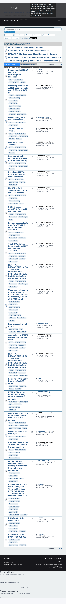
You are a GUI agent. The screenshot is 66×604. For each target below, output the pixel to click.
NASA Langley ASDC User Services (16, 564)
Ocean (11, 389)
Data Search (13, 103)
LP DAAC (12, 114)
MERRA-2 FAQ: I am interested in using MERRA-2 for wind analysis (17, 395)
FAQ (10, 404)
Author (15, 38)
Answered (8, 35)
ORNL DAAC (13, 481)
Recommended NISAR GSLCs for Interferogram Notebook (18, 73)
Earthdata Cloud (14, 109)
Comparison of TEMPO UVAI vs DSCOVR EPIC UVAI (18, 337)
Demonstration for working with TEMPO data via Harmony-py (17, 158)
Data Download (21, 95)
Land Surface (21, 114)
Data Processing (14, 98)
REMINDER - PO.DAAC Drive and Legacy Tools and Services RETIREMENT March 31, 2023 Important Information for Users (18, 490)
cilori (39, 378)
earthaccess (13, 185)
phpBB (46, 562)
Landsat (11, 320)
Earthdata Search (14, 111)
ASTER (11, 95)
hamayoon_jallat (43, 117)
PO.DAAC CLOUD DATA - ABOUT (16, 519)
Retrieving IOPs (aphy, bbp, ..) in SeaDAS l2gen (18, 381)
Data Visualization (15, 106)
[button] (59, 64)
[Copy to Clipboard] (0, 597)
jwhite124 (41, 70)
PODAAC (24, 515)
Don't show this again (9, 20)
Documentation (14, 82)
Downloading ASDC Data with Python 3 (17, 118)
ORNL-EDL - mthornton (46, 461)
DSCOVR (22, 238)
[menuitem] (45, 558)
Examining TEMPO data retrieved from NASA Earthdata (17, 174)
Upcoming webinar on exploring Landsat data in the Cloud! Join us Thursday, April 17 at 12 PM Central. (18, 294)
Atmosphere (13, 136)
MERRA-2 (12, 410)
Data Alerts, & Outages (22, 43)
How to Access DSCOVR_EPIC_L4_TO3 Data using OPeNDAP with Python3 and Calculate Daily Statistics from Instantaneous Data (18, 272)
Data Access (13, 304)
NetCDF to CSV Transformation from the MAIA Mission (17, 190)
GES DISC (17, 404)
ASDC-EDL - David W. (45, 431)
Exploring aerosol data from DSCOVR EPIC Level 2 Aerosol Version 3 (18, 226)
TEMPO (11, 139)
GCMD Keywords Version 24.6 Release (25, 47)
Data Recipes (18, 79)
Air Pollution (19, 232)
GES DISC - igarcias (44, 128)
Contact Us (60, 561)
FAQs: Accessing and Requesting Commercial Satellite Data (34, 57)
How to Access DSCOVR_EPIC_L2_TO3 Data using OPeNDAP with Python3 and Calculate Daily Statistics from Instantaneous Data (18, 361)
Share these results (27, 64)
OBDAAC (23, 386)
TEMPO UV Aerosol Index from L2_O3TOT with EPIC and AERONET (18, 247)
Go (27, 587)
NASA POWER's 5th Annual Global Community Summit (32, 54)
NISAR (23, 82)
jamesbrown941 (43, 324)
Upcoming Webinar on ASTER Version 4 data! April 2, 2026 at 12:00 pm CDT (18, 89)
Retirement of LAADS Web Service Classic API (28, 51)
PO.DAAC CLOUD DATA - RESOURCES (17, 536)
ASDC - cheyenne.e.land (46, 413)
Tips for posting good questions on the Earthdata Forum (33, 61)
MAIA (21, 203)
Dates (7, 38)
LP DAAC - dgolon (44, 85)
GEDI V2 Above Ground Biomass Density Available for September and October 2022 (17, 465)
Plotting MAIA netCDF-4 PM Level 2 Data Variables (17, 209)
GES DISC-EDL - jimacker (46, 392)
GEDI (21, 478)
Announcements (20, 133)
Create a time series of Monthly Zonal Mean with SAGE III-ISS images (18, 416)
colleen (40, 484)
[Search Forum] (60, 28)
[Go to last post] (45, 70)
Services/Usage (48, 35)
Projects (36, 35)
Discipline (19, 35)
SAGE (25, 428)
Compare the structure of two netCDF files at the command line (18, 444)
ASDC (11, 122)
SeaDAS (18, 389)
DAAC (28, 35)
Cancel (22, 587)
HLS (21, 329)
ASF (10, 79)
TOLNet (18, 139)
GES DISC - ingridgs (45, 335)
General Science (14, 407)
